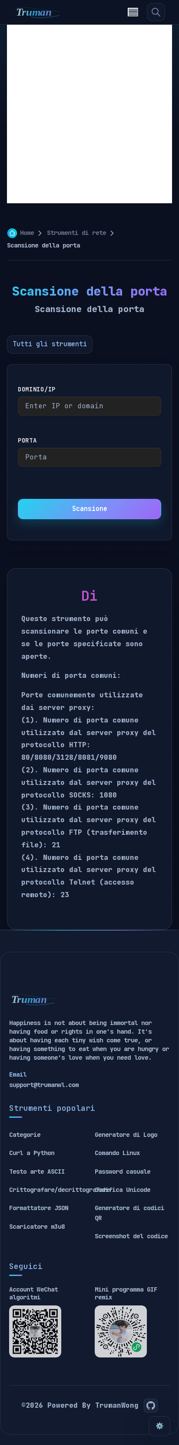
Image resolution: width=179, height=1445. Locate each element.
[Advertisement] (89, 114)
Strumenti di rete (76, 233)
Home (27, 233)
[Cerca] (156, 12)
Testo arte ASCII (37, 1171)
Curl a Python (31, 1153)
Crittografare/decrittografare (59, 1190)
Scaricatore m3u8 (37, 1226)
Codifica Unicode (122, 1190)
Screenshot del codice (131, 1236)
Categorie (24, 1135)
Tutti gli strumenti (50, 344)
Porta (27, 440)
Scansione (89, 508)
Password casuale (122, 1171)
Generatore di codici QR (129, 1212)
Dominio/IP (37, 389)
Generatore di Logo (126, 1135)
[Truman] (37, 12)
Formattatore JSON (38, 1208)
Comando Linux (117, 1153)
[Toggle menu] (133, 12)
